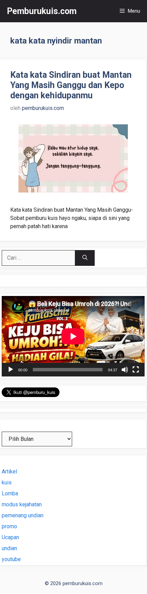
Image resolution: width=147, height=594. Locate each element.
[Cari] (85, 258)
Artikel (9, 471)
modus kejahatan (22, 504)
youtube (11, 559)
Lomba (10, 493)
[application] (73, 336)
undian (9, 548)
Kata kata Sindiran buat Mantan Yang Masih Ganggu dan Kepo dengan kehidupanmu (71, 85)
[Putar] (10, 369)
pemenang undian (22, 515)
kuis (7, 482)
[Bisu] (124, 369)
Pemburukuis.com (42, 11)
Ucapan (10, 537)
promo (9, 526)
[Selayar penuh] (135, 369)
